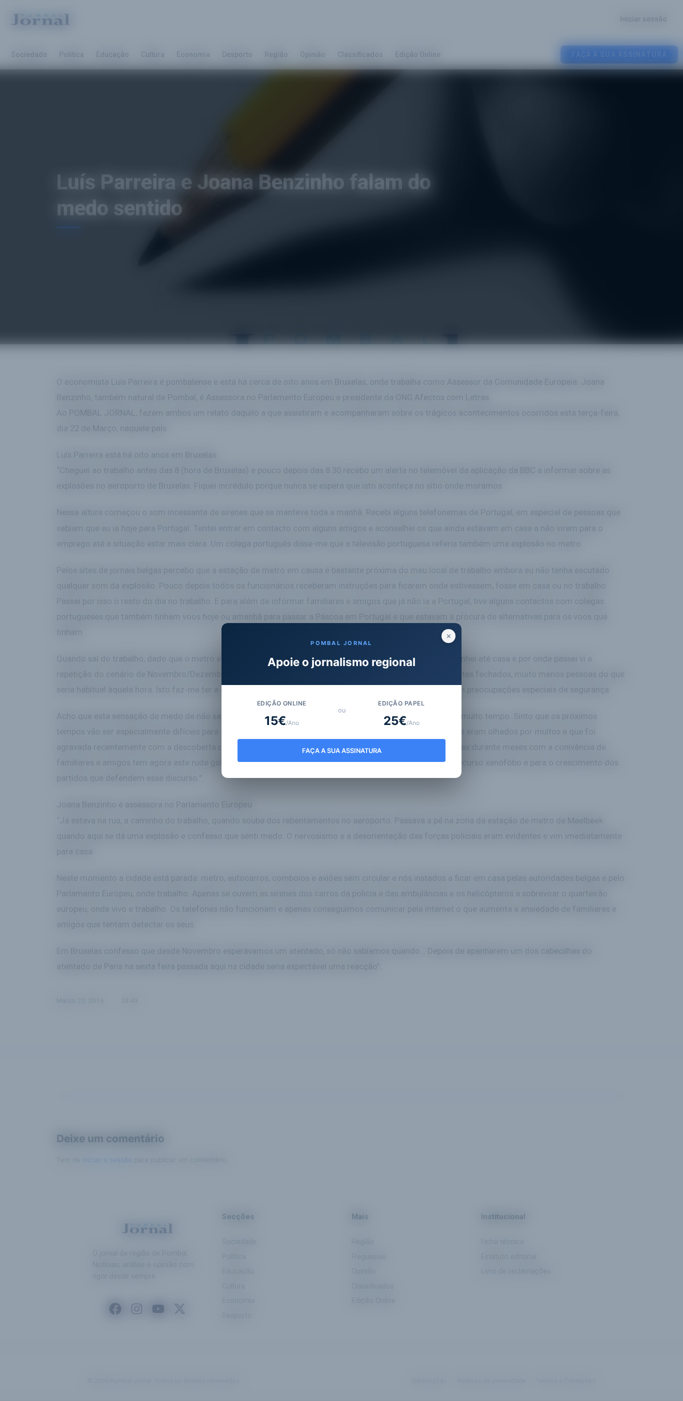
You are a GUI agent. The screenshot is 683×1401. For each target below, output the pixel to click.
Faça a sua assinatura (342, 750)
